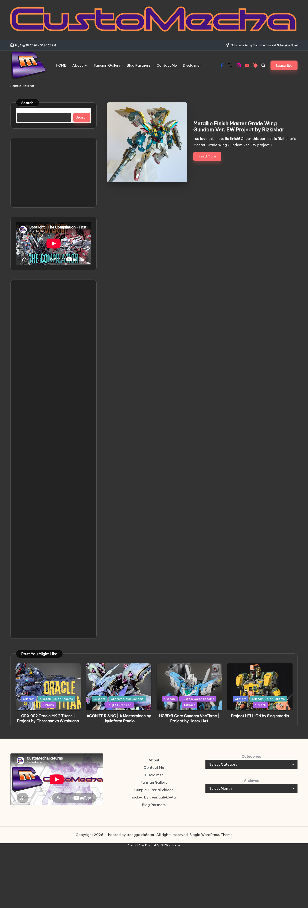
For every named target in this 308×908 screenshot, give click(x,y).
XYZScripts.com (171, 845)
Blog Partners (154, 804)
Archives (251, 780)
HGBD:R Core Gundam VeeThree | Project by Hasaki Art (189, 718)
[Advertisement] (53, 172)
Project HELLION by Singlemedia (260, 715)
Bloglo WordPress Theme (211, 834)
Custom (29, 698)
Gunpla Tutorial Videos (153, 790)
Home (14, 86)
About (154, 760)
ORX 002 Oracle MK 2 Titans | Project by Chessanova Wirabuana (48, 718)
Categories (251, 756)
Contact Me (154, 767)
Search (27, 103)
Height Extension (119, 705)
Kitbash (48, 705)
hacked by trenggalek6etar (154, 797)
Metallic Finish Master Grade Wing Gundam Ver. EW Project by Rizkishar (238, 126)
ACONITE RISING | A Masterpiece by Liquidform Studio (119, 718)
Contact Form (136, 845)
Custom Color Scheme (56, 698)
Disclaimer (154, 775)
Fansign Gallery (154, 782)
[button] (284, 65)
